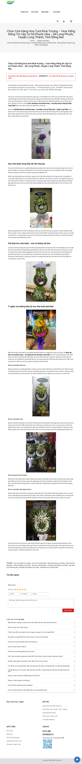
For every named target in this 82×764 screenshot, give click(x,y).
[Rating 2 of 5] (18, 589)
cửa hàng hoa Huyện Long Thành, (57, 565)
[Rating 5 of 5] (25, 589)
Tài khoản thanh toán (13, 744)
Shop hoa (9, 734)
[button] (64, 21)
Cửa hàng (56, 12)
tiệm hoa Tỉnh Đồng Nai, (39, 565)
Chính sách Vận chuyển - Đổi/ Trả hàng (54, 709)
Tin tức (32, 40)
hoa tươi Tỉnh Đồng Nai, (39, 563)
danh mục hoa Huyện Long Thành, (29, 567)
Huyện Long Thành (43, 40)
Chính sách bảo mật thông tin (52, 706)
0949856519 (43, 76)
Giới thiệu (34, 12)
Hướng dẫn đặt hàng (49, 712)
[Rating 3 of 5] (20, 589)
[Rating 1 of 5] (15, 589)
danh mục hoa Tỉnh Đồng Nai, (49, 567)
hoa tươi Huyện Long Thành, (22, 563)
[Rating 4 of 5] (23, 589)
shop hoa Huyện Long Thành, (56, 563)
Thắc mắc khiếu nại (48, 719)
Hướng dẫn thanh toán (13, 741)
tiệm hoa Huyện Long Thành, (22, 565)
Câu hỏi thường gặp (12, 737)
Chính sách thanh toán (50, 716)
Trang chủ (24, 12)
